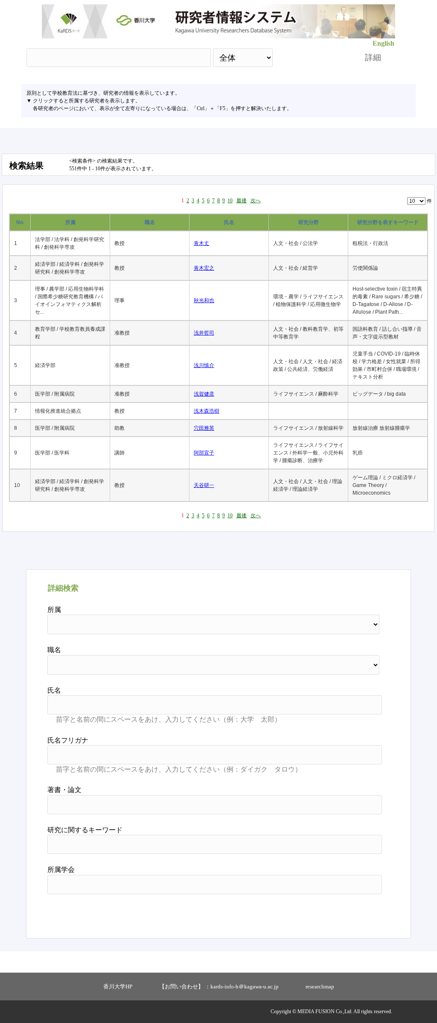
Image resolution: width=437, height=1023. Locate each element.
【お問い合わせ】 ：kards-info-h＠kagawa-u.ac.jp (219, 986)
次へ (256, 201)
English (383, 43)
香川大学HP (117, 986)
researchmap (320, 986)
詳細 (373, 57)
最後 (241, 201)
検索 (311, 57)
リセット (360, 913)
